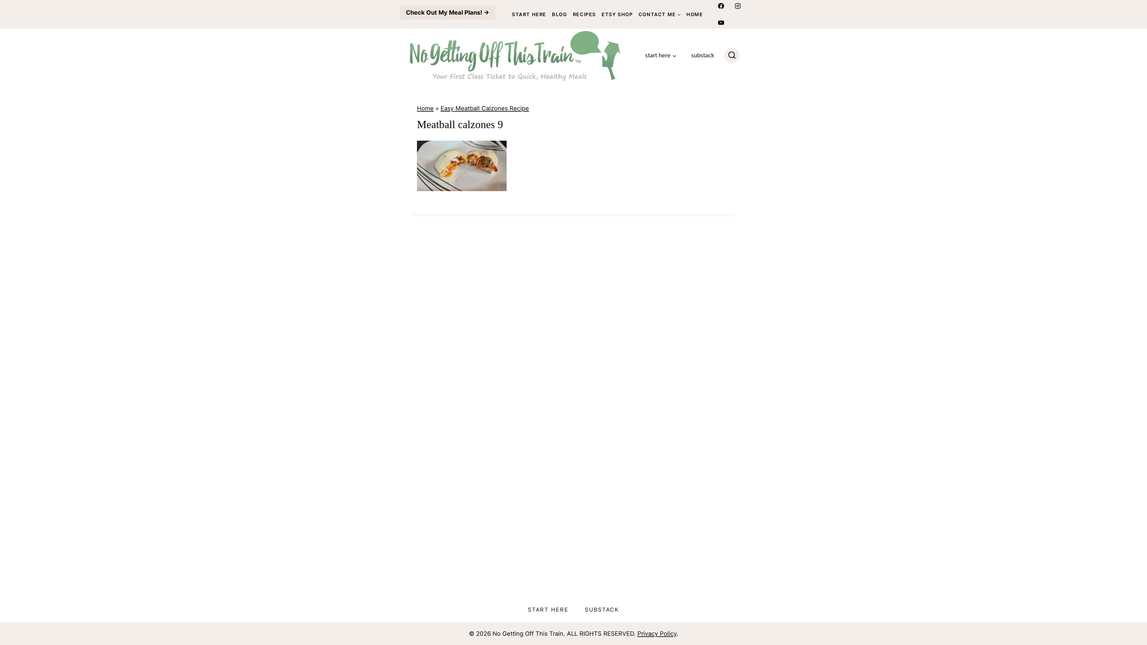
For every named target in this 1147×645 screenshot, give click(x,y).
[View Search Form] (732, 55)
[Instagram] (738, 6)
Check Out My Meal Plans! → (447, 12)
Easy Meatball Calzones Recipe (485, 108)
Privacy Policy (657, 633)
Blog (559, 14)
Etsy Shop (617, 14)
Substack (702, 56)
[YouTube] (721, 23)
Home (694, 14)
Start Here (529, 14)
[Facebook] (721, 6)
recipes (584, 14)
